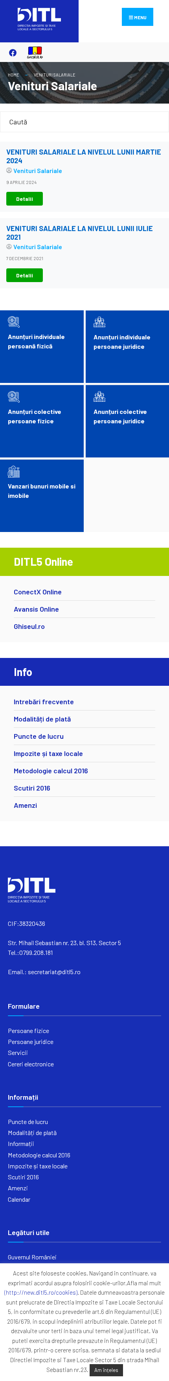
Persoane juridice (30, 1041)
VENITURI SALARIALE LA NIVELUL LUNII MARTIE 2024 (83, 156)
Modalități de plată (42, 718)
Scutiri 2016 (32, 787)
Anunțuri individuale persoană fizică (36, 341)
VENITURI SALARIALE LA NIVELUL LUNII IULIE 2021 (79, 232)
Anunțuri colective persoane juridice (120, 416)
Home (13, 74)
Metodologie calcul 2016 (51, 770)
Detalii (24, 198)
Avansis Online (36, 609)
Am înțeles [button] (106, 1370)
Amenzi (25, 805)
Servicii (18, 1052)
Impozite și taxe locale (48, 753)
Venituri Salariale (54, 74)
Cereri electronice (31, 1064)
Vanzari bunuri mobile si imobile (41, 490)
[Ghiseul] (31, 52)
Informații (21, 1143)
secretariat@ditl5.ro (54, 971)
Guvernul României (32, 1257)
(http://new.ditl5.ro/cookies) (40, 1292)
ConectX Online (38, 591)
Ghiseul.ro (29, 626)
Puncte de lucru (39, 736)
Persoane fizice (28, 1030)
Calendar (19, 1199)
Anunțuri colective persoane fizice (34, 416)
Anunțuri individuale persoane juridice (122, 341)
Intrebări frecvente (44, 701)
